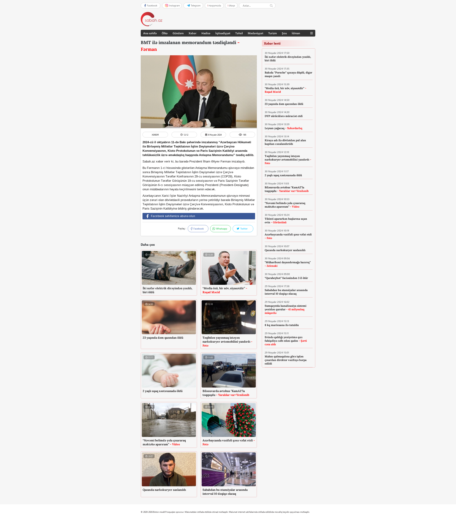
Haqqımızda (215, 5)
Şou (284, 33)
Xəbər (192, 33)
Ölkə (165, 33)
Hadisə (205, 33)
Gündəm (178, 33)
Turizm (272, 33)
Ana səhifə (150, 33)
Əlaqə (232, 5)
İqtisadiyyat (222, 33)
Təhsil (239, 33)
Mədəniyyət (255, 33)
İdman (296, 33)
